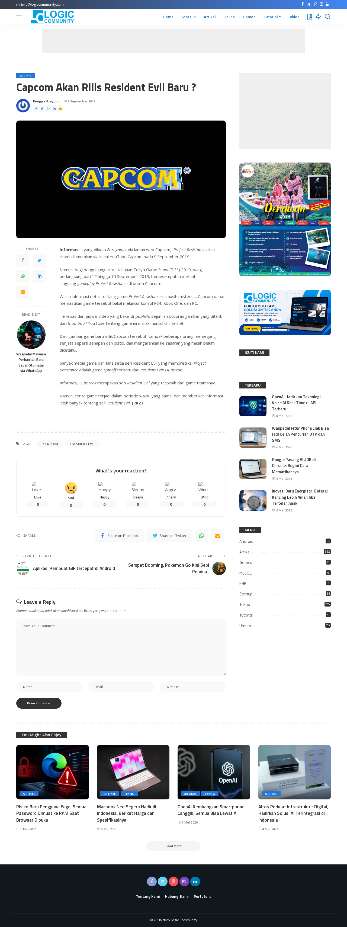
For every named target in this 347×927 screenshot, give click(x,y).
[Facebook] (303, 4)
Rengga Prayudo (46, 101)
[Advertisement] (173, 41)
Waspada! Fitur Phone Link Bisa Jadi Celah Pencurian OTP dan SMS (300, 434)
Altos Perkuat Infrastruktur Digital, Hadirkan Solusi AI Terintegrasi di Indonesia (293, 813)
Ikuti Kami (254, 352)
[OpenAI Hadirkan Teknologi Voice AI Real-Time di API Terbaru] (252, 406)
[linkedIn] (54, 108)
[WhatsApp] (48, 108)
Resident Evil (83, 444)
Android (246, 541)
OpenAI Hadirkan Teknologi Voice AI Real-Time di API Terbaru (296, 403)
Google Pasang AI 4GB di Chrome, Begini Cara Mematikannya (294, 465)
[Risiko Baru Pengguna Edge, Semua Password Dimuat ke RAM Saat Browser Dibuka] (52, 772)
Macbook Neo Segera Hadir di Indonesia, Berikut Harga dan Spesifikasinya (126, 813)
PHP (242, 583)
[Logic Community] (52, 17)
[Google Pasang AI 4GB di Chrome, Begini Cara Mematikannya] (252, 469)
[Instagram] (321, 4)
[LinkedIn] (327, 4)
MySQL (245, 573)
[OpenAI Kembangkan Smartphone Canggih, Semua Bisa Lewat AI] (214, 772)
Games (245, 562)
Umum (245, 625)
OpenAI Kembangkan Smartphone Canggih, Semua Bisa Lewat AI (211, 810)
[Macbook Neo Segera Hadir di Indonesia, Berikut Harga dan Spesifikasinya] (133, 772)
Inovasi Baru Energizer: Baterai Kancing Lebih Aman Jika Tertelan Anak (300, 497)
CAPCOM (51, 444)
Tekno (244, 604)
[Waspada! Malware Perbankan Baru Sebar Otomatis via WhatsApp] (31, 334)
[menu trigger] (22, 17)
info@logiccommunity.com (42, 4)
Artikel (26, 76)
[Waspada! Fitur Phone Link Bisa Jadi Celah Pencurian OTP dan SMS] (252, 437)
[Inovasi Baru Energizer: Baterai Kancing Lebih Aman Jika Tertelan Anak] (252, 500)
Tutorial (246, 615)
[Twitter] (309, 4)
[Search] (327, 17)
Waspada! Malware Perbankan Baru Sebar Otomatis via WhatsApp (31, 363)
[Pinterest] (315, 4)
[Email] (60, 108)
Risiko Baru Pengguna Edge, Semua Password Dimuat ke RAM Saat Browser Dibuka (51, 813)
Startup (246, 594)
